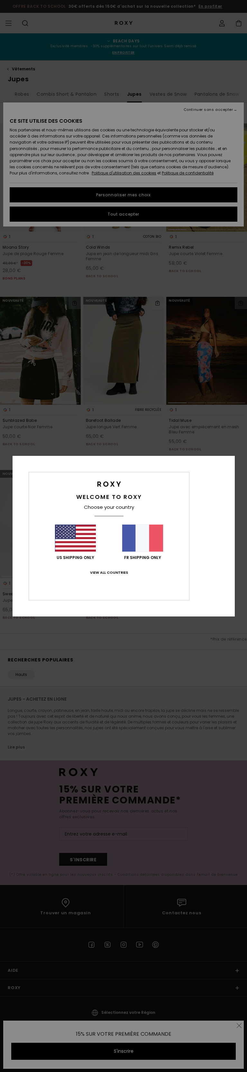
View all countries (109, 572)
